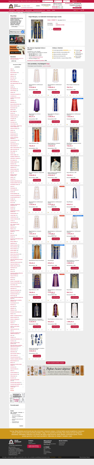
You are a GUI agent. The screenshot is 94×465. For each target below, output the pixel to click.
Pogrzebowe (12, 288)
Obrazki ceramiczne (14, 245)
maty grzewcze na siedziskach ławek (15, 422)
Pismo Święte (12, 284)
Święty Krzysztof (13, 348)
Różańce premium (13, 317)
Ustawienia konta (62, 443)
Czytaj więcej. (53, 457)
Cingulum (12, 120)
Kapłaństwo (12, 167)
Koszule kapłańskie (14, 193)
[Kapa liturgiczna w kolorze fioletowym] (36, 105)
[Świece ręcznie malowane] (55, 370)
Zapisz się (13, 61)
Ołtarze (11, 269)
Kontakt (45, 453)
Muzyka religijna (13, 241)
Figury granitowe (13, 145)
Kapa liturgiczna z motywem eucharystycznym (54, 144)
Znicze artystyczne (13, 374)
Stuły (11, 335)
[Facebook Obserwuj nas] (17, 31)
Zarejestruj (69, 3)
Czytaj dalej (14, 26)
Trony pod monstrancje (14, 357)
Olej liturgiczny (13, 267)
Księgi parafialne (13, 213)
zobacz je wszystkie (47, 66)
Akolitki (11, 87)
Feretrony (12, 142)
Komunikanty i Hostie (14, 184)
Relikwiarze (12, 310)
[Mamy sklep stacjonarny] (17, 39)
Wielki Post (12, 74)
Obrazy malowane (13, 248)
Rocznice (12, 79)
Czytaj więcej (80, 1)
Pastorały (12, 277)
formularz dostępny (34, 58)
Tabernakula (12, 351)
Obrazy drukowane (13, 246)
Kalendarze (12, 163)
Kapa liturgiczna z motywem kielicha (35, 232)
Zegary (11, 370)
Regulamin (30, 442)
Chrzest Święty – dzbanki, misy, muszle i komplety (16, 126)
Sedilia (11, 322)
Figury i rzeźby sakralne (14, 147)
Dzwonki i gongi (13, 135)
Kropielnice (12, 200)
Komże (11, 186)
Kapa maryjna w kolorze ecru (73, 84)
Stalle (11, 330)
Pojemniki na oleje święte (15, 290)
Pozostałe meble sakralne (15, 382)
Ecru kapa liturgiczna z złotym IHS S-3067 (36, 173)
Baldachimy (12, 102)
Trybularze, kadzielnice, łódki (15, 358)
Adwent (11, 70)
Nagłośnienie (12, 243)
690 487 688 (54, 6)
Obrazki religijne (13, 250)
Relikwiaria (12, 308)
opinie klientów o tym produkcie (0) (61, 52)
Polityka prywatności (32, 443)
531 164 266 (54, 7)
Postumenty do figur (14, 293)
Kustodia (12, 207)
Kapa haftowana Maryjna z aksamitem (53, 114)
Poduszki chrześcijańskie (15, 286)
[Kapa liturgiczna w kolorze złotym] (55, 310)
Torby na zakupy (13, 355)
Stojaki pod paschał (14, 329)
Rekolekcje (12, 304)
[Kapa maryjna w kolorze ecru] (74, 76)
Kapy (11, 172)
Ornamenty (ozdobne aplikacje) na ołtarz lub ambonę (16, 273)
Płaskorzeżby (12, 295)
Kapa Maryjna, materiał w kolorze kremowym (74, 144)
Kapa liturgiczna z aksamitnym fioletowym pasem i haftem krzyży (36, 320)
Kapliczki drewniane (14, 165)
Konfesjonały (12, 188)
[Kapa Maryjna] (74, 193)
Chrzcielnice (12, 122)
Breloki (11, 113)
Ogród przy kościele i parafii (15, 262)
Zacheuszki (12, 367)
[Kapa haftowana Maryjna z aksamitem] (55, 105)
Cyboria (11, 130)
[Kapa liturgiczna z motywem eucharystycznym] (55, 134)
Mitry (11, 233)
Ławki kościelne (13, 222)
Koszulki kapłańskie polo (14, 197)
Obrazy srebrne (13, 252)
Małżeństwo (12, 227)
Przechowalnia (61, 444)
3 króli (11, 85)
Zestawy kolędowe (13, 372)
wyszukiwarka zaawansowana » (27, 7)
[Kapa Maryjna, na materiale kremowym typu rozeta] (29, 40)
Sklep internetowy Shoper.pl (84, 457)
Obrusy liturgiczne (13, 255)
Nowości (12, 388)
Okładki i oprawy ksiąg (14, 265)
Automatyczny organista (14, 94)
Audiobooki (12, 100)
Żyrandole (12, 377)
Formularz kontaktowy (47, 452)
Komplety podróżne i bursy (15, 182)
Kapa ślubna (69, 289)
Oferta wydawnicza (13, 257)
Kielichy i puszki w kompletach (13, 175)
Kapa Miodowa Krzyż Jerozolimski (36, 260)
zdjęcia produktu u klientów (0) (60, 54)
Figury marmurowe (13, 149)
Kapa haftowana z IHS (33, 143)
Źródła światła (12, 376)
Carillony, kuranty (13, 116)
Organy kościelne (13, 275)
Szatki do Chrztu (13, 349)
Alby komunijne (13, 90)
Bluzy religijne (13, 111)
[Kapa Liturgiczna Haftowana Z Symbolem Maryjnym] (55, 163)
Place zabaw (12, 306)
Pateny (11, 279)
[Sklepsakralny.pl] (15, 6)
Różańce (12, 313)
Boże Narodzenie (13, 72)
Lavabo (11, 220)
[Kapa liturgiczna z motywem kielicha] (36, 222)
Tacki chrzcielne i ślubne (14, 353)
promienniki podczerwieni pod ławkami (17, 420)
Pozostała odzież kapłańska (15, 384)
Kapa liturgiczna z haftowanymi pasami (36, 85)
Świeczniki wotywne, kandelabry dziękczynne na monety (16, 346)
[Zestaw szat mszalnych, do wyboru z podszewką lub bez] (36, 339)
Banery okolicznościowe (14, 104)
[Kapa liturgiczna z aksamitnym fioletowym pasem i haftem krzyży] (36, 310)
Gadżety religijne (13, 154)
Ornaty (11, 271)
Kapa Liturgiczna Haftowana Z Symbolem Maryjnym (54, 173)
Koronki (11, 191)
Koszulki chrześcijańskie (15, 195)
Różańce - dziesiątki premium (15, 315)
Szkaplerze (12, 337)
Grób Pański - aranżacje (14, 158)
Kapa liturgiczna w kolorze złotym (55, 319)
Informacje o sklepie (47, 448)
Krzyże (11, 202)
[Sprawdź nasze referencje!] (17, 49)
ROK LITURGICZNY (13, 81)
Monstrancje (12, 235)
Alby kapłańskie (13, 88)
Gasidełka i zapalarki (14, 156)
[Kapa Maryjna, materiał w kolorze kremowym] (74, 134)
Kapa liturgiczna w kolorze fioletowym (34, 114)
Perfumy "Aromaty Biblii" (15, 281)
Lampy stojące (13, 215)
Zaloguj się (78, 3)
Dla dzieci (12, 132)
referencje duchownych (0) (59, 56)
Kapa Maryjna (70, 201)
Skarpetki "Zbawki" (13, 324)
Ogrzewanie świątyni (14, 264)
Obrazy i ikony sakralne (14, 254)
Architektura (12, 96)
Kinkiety (11, 177)
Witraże (11, 362)
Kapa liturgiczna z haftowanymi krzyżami (73, 114)
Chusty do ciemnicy (14, 128)
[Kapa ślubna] (74, 281)
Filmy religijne (12, 151)
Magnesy (12, 228)
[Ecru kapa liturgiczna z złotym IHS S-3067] (36, 163)
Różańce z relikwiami (14, 319)
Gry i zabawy (12, 160)
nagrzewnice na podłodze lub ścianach (17, 417)
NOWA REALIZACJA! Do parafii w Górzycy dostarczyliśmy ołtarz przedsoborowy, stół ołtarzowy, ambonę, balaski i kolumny (16, 21)
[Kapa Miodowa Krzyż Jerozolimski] (36, 251)
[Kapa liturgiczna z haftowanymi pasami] (36, 76)
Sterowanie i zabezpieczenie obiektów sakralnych (15, 333)
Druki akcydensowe (14, 140)
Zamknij (59, 457)
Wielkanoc (12, 76)
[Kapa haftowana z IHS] (36, 134)
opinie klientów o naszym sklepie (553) (62, 58)
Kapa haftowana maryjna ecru (73, 319)
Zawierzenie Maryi (13, 368)
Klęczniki (12, 179)
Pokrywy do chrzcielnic (14, 292)
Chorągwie (12, 118)
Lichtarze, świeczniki (14, 218)
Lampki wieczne (13, 217)
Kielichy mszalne (13, 169)
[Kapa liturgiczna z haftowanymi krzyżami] (36, 193)
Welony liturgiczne (13, 360)
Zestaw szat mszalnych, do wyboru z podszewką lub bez (36, 349)
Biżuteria (12, 109)
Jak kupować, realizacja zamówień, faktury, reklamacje (50, 444)
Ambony (11, 92)
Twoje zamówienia (62, 442)
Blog (44, 449)
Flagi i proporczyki (13, 143)
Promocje (12, 390)
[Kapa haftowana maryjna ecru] (74, 310)
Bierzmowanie (13, 107)
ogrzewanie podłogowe (16, 414)
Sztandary (12, 340)
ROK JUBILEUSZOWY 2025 (15, 83)
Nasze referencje (47, 451)
